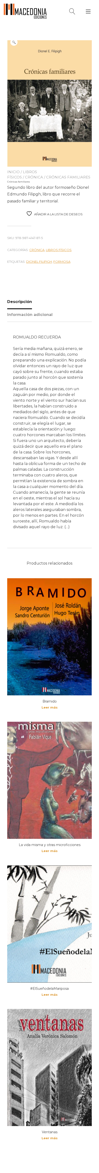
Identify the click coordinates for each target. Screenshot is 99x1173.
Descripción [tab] (19, 301)
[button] (14, 42)
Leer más (50, 707)
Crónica (34, 177)
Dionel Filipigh (39, 261)
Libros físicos (59, 250)
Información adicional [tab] (30, 314)
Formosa (61, 261)
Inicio (13, 172)
